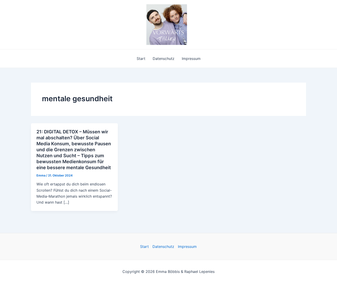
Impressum (191, 58)
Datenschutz (163, 58)
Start (141, 58)
